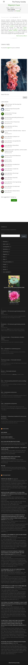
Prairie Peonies (5, 428)
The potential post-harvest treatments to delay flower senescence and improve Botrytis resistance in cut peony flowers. (14, 604)
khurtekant (3, 311)
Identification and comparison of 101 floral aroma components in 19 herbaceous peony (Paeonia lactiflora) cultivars (14, 494)
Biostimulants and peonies (11, 392)
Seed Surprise (4, 432)
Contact (14, 200)
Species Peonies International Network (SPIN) (14, 287)
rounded (12, 26)
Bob (2, 348)
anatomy (25, 29)
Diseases (5, 241)
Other (4, 259)
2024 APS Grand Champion (6, 437)
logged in (9, 47)
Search (2, 233)
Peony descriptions (7, 261)
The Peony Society (19, 2)
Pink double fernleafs (16, 360)
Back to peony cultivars (21, 35)
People (4, 264)
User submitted (6, 272)
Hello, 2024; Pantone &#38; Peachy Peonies (10, 441)
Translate (18, 11)
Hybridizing (5, 251)
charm (8, 329)
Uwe (2, 403)
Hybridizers (5, 249)
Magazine (5, 254)
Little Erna (14, 374)
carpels (25, 27)
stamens (11, 30)
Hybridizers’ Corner (14, 302)
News (4, 256)
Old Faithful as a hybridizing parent (12, 348)
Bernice (3, 371)
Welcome (3, 465)
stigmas (15, 29)
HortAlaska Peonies (6, 475)
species (4, 269)
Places (4, 267)
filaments (15, 30)
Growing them (6, 246)
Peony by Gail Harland (6, 478)
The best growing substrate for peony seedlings (15, 381)
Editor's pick (5, 244)
